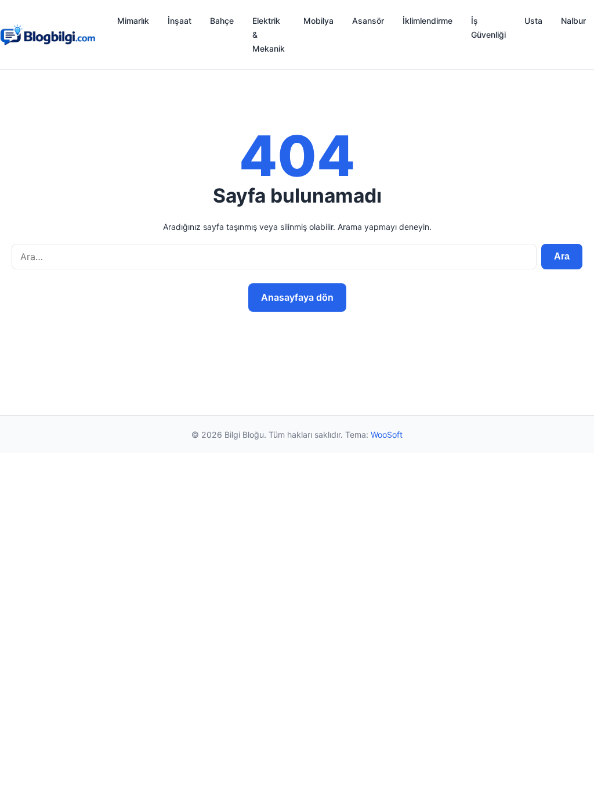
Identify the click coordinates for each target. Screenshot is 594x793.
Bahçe (222, 21)
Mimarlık (133, 21)
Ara (562, 256)
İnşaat (179, 21)
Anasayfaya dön (297, 297)
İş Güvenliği (488, 27)
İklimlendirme (427, 21)
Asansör (368, 21)
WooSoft (387, 434)
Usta (533, 21)
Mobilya (318, 21)
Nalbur (573, 21)
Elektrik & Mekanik (268, 34)
